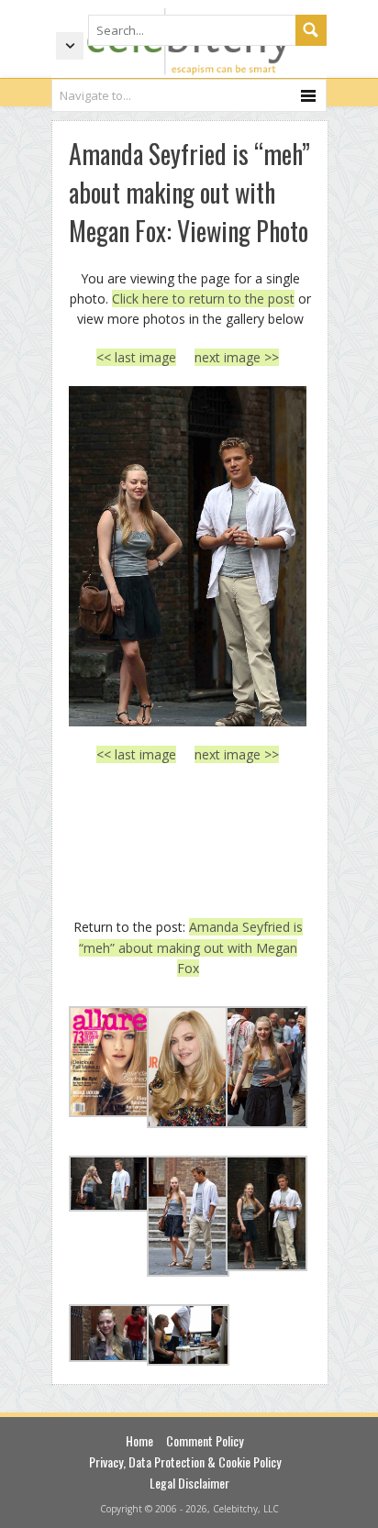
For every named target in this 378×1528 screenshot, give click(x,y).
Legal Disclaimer (189, 1482)
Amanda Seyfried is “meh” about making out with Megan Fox (191, 947)
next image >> (237, 357)
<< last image (136, 357)
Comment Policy (204, 1440)
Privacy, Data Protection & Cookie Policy (185, 1461)
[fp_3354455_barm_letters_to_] (187, 556)
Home (139, 1440)
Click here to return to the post (203, 298)
